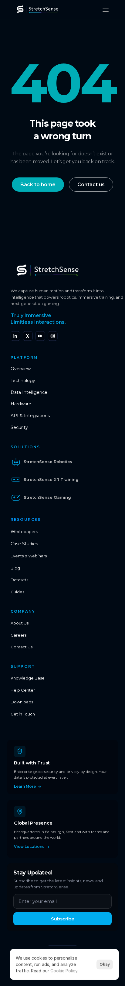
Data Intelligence (29, 392)
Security (19, 427)
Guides (17, 591)
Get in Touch (23, 714)
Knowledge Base (28, 678)
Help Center (23, 690)
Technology (23, 380)
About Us (20, 623)
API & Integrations (30, 415)
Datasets (19, 579)
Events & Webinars (29, 555)
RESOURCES (26, 519)
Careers (18, 635)
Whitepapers (24, 531)
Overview (21, 368)
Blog (15, 568)
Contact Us (21, 646)
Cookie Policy (63, 970)
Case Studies (24, 544)
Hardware (21, 404)
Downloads (22, 701)
